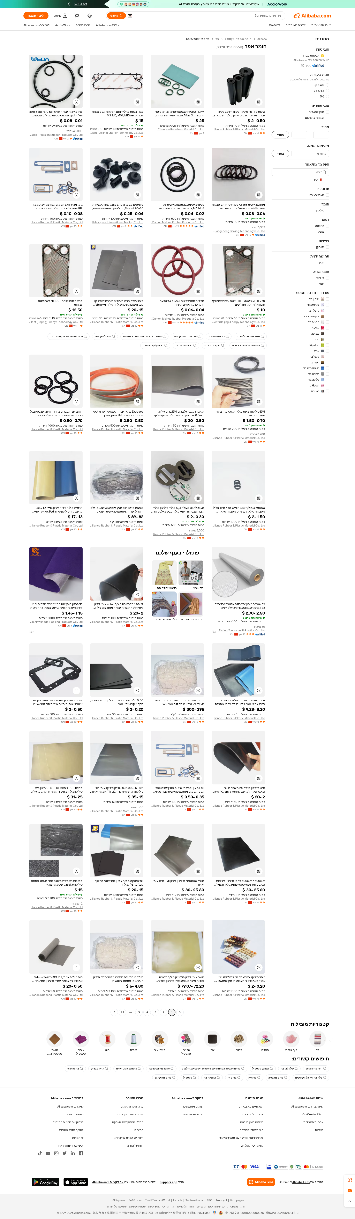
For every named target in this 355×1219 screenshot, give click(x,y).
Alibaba (262, 39)
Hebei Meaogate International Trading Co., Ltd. (116, 222)
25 (122, 1012)
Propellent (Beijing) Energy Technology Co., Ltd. (116, 132)
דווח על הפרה (135, 1145)
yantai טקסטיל (260, 1068)
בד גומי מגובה (217, 336)
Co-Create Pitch (312, 1114)
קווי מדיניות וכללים (252, 1145)
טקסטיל (187, 1077)
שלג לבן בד (287, 1068)
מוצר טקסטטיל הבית (248, 336)
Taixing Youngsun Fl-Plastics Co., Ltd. (241, 630)
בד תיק (252, 1077)
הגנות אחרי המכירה (251, 1130)
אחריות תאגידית (313, 1122)
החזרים (138, 1130)
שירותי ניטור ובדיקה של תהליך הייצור (241, 1137)
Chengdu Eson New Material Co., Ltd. (180, 129)
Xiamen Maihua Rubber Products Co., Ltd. (177, 222)
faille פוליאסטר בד (159, 1068)
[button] (130, 15)
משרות (319, 1130)
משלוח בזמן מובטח (251, 1122)
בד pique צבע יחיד (153, 345)
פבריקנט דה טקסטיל (185, 336)
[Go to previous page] (180, 1012)
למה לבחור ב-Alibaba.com (307, 1106)
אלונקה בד (210, 1077)
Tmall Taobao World (157, 1200)
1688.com (135, 1200)
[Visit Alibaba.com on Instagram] (56, 1153)
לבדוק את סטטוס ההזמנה (68, 1122)
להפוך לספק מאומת (71, 1130)
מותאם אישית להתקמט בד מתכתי (142, 336)
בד (217, 39)
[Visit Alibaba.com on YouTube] (48, 1153)
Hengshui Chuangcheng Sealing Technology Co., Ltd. (238, 231)
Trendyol (221, 1200)
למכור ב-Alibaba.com (70, 1106)
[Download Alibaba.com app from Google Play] (45, 1182)
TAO (209, 1200)
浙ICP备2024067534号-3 (282, 1212)
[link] (349, 1180)
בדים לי (232, 1077)
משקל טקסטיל (103, 336)
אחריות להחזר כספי (251, 1114)
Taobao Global (194, 1200)
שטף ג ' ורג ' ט (212, 345)
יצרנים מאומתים (193, 1106)
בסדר (280, 135)
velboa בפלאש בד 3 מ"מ (246, 345)
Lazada (177, 1200)
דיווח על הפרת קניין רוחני (128, 1137)
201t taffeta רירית (126, 1068)
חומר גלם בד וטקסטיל (238, 39)
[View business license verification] (215, 1213)
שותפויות (77, 1137)
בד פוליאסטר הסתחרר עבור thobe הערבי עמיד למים (211, 1068)
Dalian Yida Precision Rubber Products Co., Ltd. (56, 134)
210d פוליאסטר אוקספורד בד (66, 336)
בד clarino (73, 1068)
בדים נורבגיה (275, 1077)
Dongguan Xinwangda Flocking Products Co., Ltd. (56, 621)
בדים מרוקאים (163, 1077)
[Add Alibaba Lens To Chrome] (261, 1182)
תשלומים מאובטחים (251, 1106)
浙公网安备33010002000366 (244, 1212)
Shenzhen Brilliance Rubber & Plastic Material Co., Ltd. (238, 129)
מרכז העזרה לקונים (132, 1106)
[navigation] (300, 526)
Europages (237, 1200)
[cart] (76, 16)
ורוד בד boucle (314, 1068)
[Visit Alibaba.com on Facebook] (80, 1153)
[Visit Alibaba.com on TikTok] (39, 1153)
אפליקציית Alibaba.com (107, 1182)
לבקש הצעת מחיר (192, 1114)
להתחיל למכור (74, 1114)
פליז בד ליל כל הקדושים (308, 1077)
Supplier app (168, 1182)
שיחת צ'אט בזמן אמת (130, 1114)
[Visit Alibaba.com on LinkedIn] (72, 1153)
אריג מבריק (97, 1068)
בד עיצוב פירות (183, 345)
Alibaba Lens (301, 1182)
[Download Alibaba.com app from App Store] (75, 1182)
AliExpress (119, 1200)
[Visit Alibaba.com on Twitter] (64, 1153)
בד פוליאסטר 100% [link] (197, 39)
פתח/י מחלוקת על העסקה (127, 1122)
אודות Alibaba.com (311, 1098)
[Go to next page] (114, 1012)
